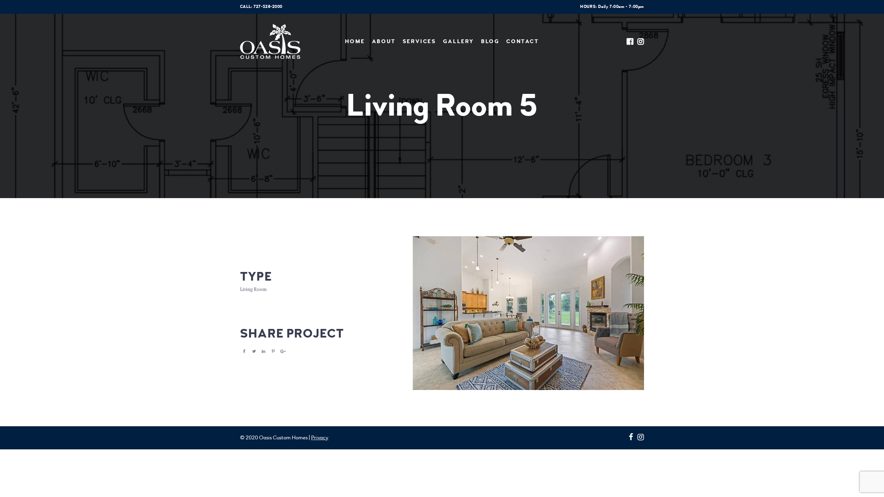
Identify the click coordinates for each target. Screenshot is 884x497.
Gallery (458, 41)
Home (355, 41)
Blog (490, 41)
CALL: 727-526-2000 (261, 6)
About (384, 41)
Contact (522, 41)
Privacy (319, 437)
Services (419, 41)
